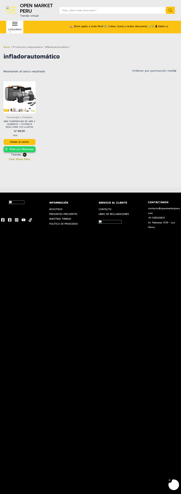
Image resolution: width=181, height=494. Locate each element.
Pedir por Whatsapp (21, 149)
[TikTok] (30, 220)
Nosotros (55, 209)
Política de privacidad (63, 224)
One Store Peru (19, 159)
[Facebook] (3, 220)
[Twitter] (10, 220)
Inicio (7, 47)
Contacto (105, 209)
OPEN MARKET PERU (36, 8)
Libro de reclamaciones (114, 214)
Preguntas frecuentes (63, 214)
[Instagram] (17, 220)
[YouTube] (23, 220)
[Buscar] (170, 10)
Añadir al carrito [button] (19, 142)
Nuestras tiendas (60, 219)
